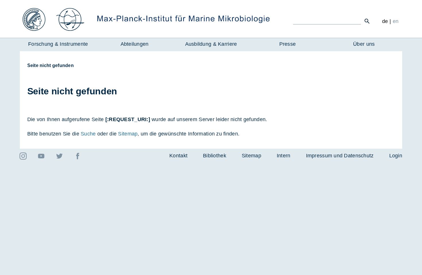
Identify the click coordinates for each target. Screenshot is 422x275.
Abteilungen (135, 44)
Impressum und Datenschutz (340, 155)
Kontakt (178, 155)
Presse (287, 44)
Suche (88, 134)
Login (395, 155)
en (396, 21)
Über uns (364, 44)
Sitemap (128, 134)
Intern (284, 155)
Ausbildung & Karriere (211, 44)
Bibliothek (214, 155)
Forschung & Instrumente (58, 44)
